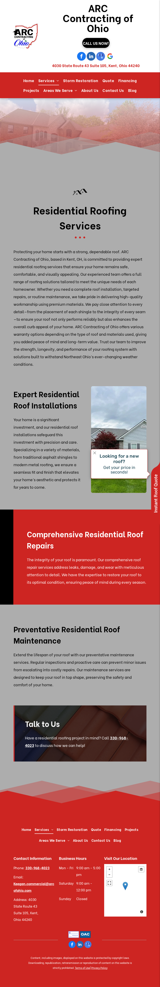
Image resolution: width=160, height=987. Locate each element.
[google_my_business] (100, 57)
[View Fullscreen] (109, 883)
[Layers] (141, 869)
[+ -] (125, 890)
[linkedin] (91, 57)
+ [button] (109, 869)
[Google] (110, 57)
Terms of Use (82, 967)
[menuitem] (28, 80)
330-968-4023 (37, 867)
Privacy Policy (99, 967)
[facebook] (81, 57)
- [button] (109, 874)
